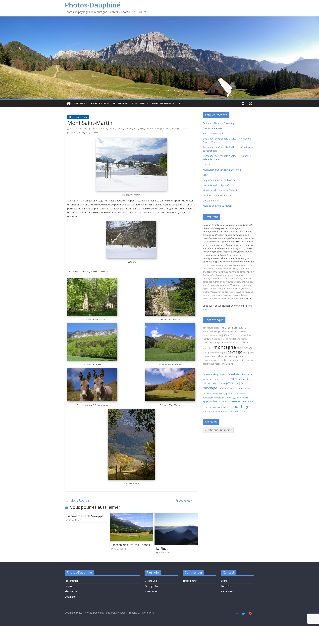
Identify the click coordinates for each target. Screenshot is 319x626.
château (224, 331)
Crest (205, 174)
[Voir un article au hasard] (250, 103)
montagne (159, 128)
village (89, 132)
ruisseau (222, 379)
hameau (245, 338)
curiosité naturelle (211, 335)
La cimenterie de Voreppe (85, 516)
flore (249, 335)
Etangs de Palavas (212, 128)
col (239, 331)
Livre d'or (226, 586)
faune (243, 335)
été (230, 335)
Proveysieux (185, 500)
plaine (251, 352)
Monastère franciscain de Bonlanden (222, 169)
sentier (230, 360)
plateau (206, 356)
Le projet (70, 586)
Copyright (70, 596)
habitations (234, 338)
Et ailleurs (139, 103)
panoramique (215, 352)
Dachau (207, 164)
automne (103, 128)
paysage (175, 128)
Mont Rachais (78, 500)
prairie (184, 128)
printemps (72, 132)
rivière (216, 360)
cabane (250, 401)
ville (233, 363)
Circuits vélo (151, 580)
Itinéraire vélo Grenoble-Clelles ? (220, 190)
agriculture (92, 128)
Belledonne (120, 103)
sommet (239, 360)
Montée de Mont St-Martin (217, 205)
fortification (215, 338)
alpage (217, 327)
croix (239, 398)
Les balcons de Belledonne (217, 195)
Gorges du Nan (211, 200)
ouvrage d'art (219, 407)
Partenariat (227, 591)
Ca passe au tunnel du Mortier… (220, 180)
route (223, 360)
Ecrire (224, 580)
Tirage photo (190, 580)
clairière (128, 128)
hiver (142, 128)
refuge (238, 411)
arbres (226, 327)
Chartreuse (98, 103)
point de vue (219, 356)
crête (243, 331)
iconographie (216, 342)
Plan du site (71, 591)
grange (224, 338)
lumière (149, 128)
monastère (208, 348)
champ (112, 128)
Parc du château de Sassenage (219, 123)
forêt (136, 128)
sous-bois (248, 360)
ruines (81, 132)
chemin (119, 128)
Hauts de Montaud (213, 133)
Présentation (72, 580)
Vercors (79, 103)
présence (241, 356)
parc (224, 352)
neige (167, 128)
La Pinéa (162, 548)
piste (245, 352)
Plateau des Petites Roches (130, 545)
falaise (236, 335)
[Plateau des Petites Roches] (131, 515)
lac (235, 342)
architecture (238, 327)
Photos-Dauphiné (92, 4)
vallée (211, 363)
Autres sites (151, 591)
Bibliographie (152, 586)
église (95, 132)
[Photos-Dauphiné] (68, 103)
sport (205, 363)
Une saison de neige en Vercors (220, 185)
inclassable (228, 342)
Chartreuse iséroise (78, 117)
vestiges (219, 363)
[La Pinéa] (176, 515)
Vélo (181, 103)
